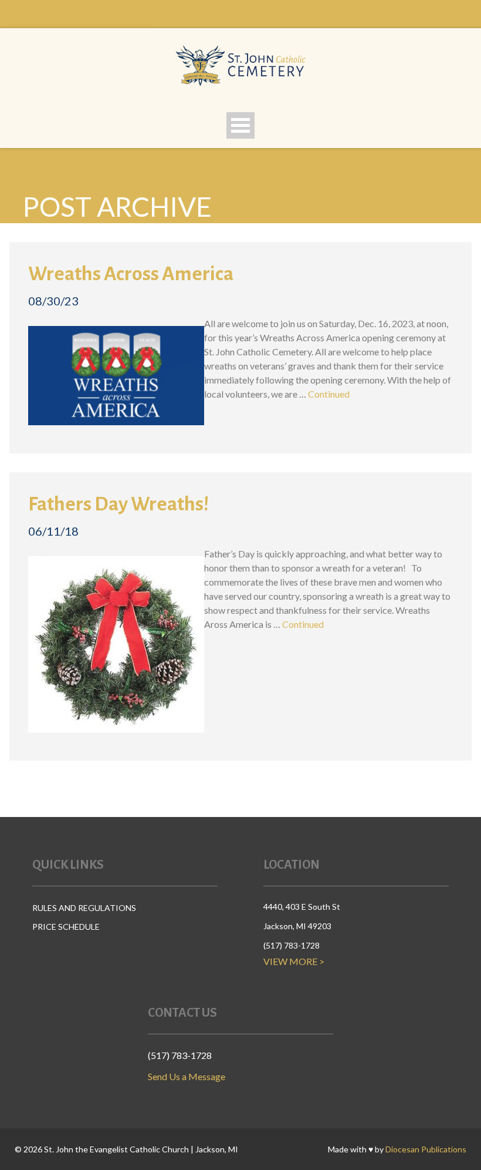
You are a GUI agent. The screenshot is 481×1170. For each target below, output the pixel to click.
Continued (329, 393)
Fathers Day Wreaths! (118, 504)
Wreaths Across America (130, 273)
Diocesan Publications (425, 1149)
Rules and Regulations (84, 908)
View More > (293, 961)
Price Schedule (66, 927)
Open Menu (240, 125)
